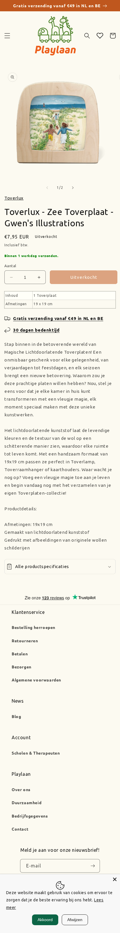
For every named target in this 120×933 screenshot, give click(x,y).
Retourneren (25, 640)
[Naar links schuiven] (47, 187)
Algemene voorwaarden (36, 679)
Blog (16, 716)
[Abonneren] (93, 866)
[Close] (115, 879)
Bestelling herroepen (33, 627)
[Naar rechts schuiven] (72, 187)
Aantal (10, 266)
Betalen (20, 653)
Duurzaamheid (26, 802)
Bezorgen (21, 666)
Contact (20, 828)
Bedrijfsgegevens (30, 815)
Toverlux (14, 198)
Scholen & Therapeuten (36, 752)
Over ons (21, 789)
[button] (7, 35)
